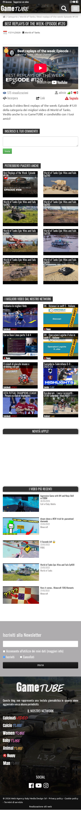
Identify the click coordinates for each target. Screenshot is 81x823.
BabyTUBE (40, 740)
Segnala (73, 98)
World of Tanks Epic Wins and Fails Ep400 (57, 564)
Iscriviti (10, 657)
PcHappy (40, 755)
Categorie (13, 16)
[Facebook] (77, 1)
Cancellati (28, 657)
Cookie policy (71, 798)
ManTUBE (40, 763)
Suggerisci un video (21, 1)
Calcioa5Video (41, 718)
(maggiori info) (55, 651)
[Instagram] (71, 1)
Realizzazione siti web (40, 806)
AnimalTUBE (40, 748)
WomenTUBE (41, 733)
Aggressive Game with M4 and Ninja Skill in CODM (57, 497)
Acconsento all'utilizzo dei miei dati (34, 651)
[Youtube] (74, 1)
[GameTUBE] (15, 8)
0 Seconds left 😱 (47, 541)
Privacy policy (56, 798)
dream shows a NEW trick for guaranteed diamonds (56, 520)
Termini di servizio (13, 802)
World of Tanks (27, 16)
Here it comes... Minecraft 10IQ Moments (57, 587)
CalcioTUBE (40, 725)
